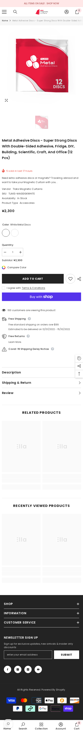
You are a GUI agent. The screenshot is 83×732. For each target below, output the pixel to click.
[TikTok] (28, 669)
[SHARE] (78, 279)
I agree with (14, 288)
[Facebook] (7, 669)
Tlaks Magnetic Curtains (28, 189)
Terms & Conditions (33, 288)
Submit (66, 655)
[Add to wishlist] (70, 279)
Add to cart (32, 279)
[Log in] (66, 11)
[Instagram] (17, 669)
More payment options (41, 303)
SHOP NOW (53, 3)
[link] (21, 480)
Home (5, 20)
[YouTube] (38, 669)
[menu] (4, 11)
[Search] (15, 11)
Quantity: (8, 245)
